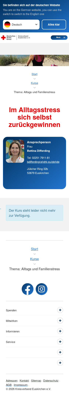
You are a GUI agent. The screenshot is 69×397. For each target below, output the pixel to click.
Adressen (11, 380)
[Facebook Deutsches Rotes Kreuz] (27, 289)
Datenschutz (51, 380)
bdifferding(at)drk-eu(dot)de (43, 162)
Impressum (21, 385)
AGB (9, 385)
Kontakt (24, 380)
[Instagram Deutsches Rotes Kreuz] (41, 289)
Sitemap (36, 380)
